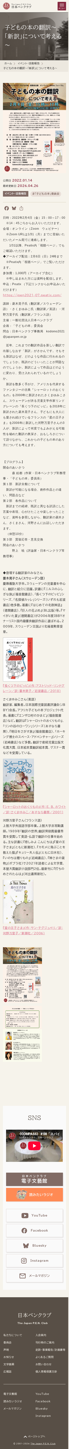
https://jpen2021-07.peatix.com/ (32, 295)
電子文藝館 (10, 1394)
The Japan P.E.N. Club (43, 1444)
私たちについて (12, 1335)
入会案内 (41, 1335)
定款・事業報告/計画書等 (51, 1350)
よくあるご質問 (45, 1357)
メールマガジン (12, 1408)
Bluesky (42, 1408)
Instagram (43, 1416)
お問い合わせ (44, 1364)
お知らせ (8, 1357)
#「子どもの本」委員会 (45, 193)
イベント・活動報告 (29, 63)
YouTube (42, 1394)
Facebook (43, 1401)
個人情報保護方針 (46, 1371)
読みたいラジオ (12, 1401)
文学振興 (8, 1364)
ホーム (8, 63)
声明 (6, 1350)
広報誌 (7, 1371)
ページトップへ (37, 1436)
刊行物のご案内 (45, 1342)
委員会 (7, 1342)
